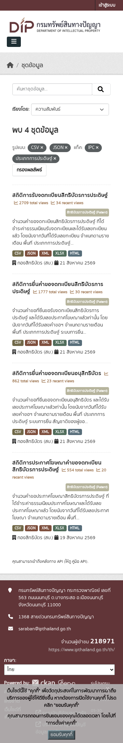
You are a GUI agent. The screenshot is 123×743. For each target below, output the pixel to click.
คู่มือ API (79, 561)
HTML (75, 253)
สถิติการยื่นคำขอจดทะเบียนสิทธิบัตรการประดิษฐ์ (57, 288)
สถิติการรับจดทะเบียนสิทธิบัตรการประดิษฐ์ (60, 195)
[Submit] (101, 89)
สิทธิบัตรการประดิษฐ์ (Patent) (87, 212)
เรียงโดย (20, 109)
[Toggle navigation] (14, 42)
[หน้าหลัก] (10, 65)
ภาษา (9, 660)
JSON (31, 253)
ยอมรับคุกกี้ (61, 734)
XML (45, 253)
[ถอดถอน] (42, 148)
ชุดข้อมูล (32, 65)
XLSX (59, 253)
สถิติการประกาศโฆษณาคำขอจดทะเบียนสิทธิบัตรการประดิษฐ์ (56, 466)
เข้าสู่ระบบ (107, 5)
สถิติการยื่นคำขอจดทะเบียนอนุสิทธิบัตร (57, 373)
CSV (18, 253)
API (60, 561)
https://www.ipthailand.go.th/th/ (82, 649)
